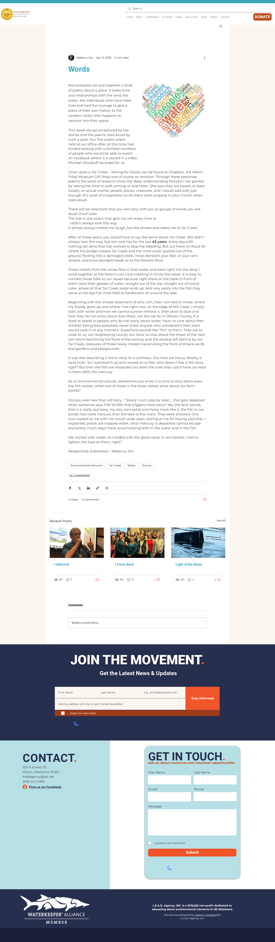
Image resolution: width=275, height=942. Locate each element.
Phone (199, 789)
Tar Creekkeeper (79, 475)
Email (144, 684)
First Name (61, 684)
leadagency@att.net (38, 776)
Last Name (104, 684)
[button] (178, 17)
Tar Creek (115, 465)
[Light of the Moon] (198, 543)
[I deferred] (77, 543)
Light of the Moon (189, 564)
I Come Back (124, 564)
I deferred (61, 564)
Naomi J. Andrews (206, 914)
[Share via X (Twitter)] (79, 488)
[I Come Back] (138, 543)
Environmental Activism (87, 465)
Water (132, 465)
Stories (146, 465)
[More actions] (204, 57)
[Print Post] (107, 488)
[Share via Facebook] (70, 488)
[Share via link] (97, 488)
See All (221, 520)
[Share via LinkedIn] (88, 488)
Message (155, 806)
